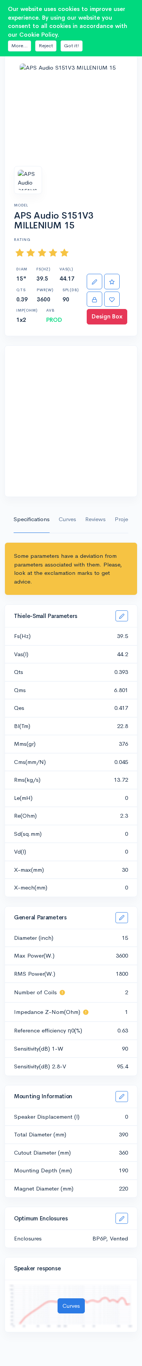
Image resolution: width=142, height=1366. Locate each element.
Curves (67, 519)
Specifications (32, 519)
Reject (46, 45)
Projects (125, 519)
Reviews (95, 519)
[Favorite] (112, 299)
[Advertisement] (71, 421)
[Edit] (94, 281)
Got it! (71, 45)
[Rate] (112, 281)
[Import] (94, 299)
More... (19, 45)
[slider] (42, 253)
